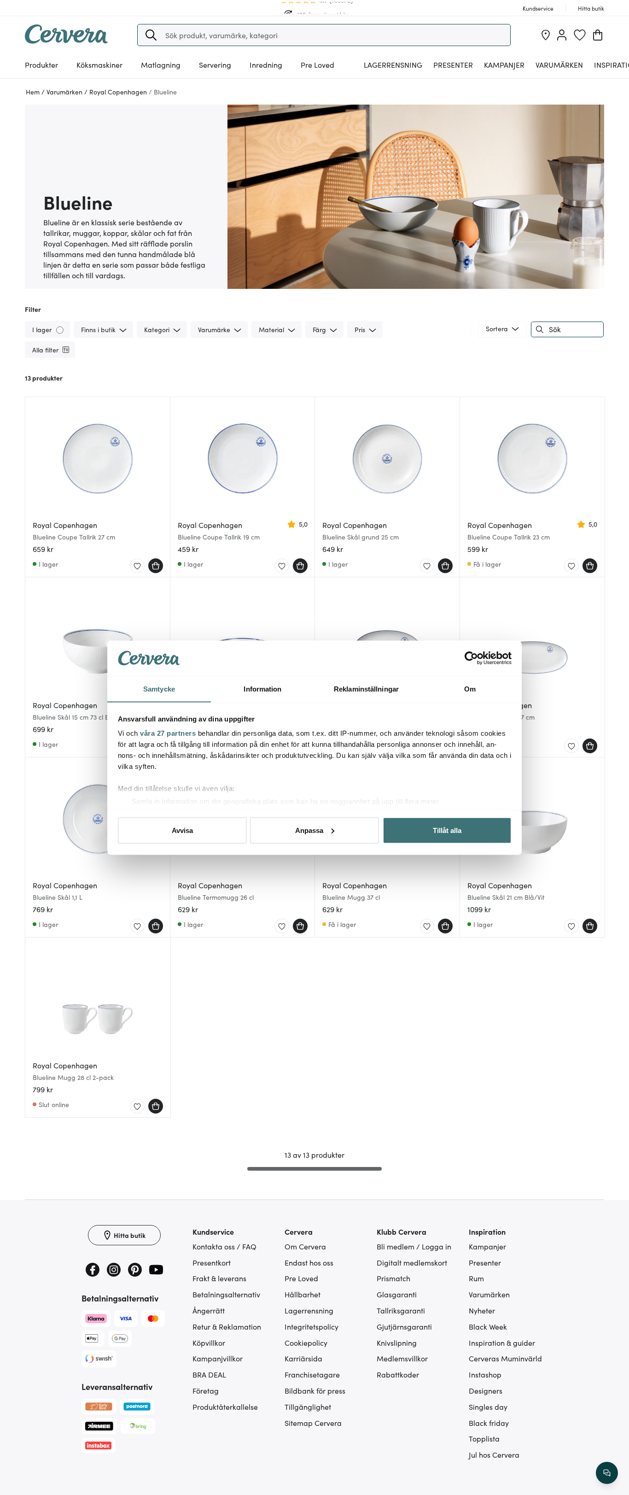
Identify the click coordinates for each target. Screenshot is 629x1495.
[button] (151, 35)
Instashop (485, 1374)
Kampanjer (504, 64)
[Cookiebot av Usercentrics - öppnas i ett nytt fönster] (471, 658)
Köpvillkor (208, 1342)
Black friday (489, 1423)
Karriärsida (303, 1358)
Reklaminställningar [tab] (366, 688)
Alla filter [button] (45, 349)
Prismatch (393, 1278)
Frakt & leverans (219, 1278)
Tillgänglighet (308, 1406)
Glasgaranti (397, 1294)
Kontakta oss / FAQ (224, 1246)
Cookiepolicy (306, 1342)
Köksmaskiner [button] (99, 64)
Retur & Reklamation (226, 1326)
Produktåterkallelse (225, 1406)
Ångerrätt (208, 1310)
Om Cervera (305, 1246)
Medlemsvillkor (402, 1358)
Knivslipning (397, 1342)
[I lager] (60, 329)
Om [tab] (470, 688)
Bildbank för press (315, 1390)
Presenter (485, 1262)
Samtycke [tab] (159, 688)
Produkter (41, 64)
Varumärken (559, 64)
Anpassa (309, 830)
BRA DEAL (209, 1374)
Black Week (488, 1326)
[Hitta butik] (545, 35)
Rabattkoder (398, 1374)
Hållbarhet (302, 1294)
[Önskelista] (580, 35)
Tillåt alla (447, 830)
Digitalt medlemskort (412, 1262)
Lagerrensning (393, 64)
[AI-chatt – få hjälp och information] (607, 1473)
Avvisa (182, 830)
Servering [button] (215, 64)
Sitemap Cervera (313, 1423)
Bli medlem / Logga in (414, 1246)
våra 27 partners (168, 733)
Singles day (488, 1406)
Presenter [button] (453, 64)
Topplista (484, 1438)
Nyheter (482, 1310)
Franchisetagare (312, 1374)
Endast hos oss (309, 1262)
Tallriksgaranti (401, 1310)
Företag (205, 1390)
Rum (476, 1278)
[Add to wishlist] (137, 566)
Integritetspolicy (311, 1326)
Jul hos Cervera (494, 1454)
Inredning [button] (266, 64)
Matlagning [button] (161, 64)
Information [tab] (262, 688)
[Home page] (66, 40)
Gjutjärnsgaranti (404, 1326)
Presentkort (211, 1262)
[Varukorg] (597, 35)
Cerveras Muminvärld (505, 1358)
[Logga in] (561, 35)
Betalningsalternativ (226, 1294)
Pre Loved (317, 64)
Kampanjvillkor (217, 1358)
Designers (485, 1390)
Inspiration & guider (502, 1342)
